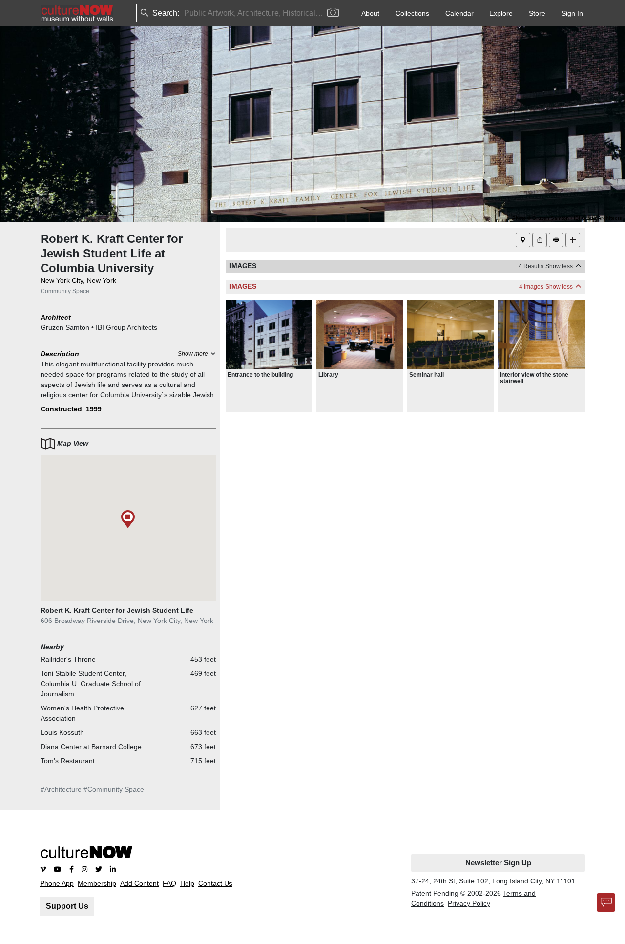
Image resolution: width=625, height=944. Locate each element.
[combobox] (185, 13)
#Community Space (113, 789)
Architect (56, 317)
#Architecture (61, 789)
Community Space (65, 291)
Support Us (67, 906)
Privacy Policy (469, 903)
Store (537, 13)
